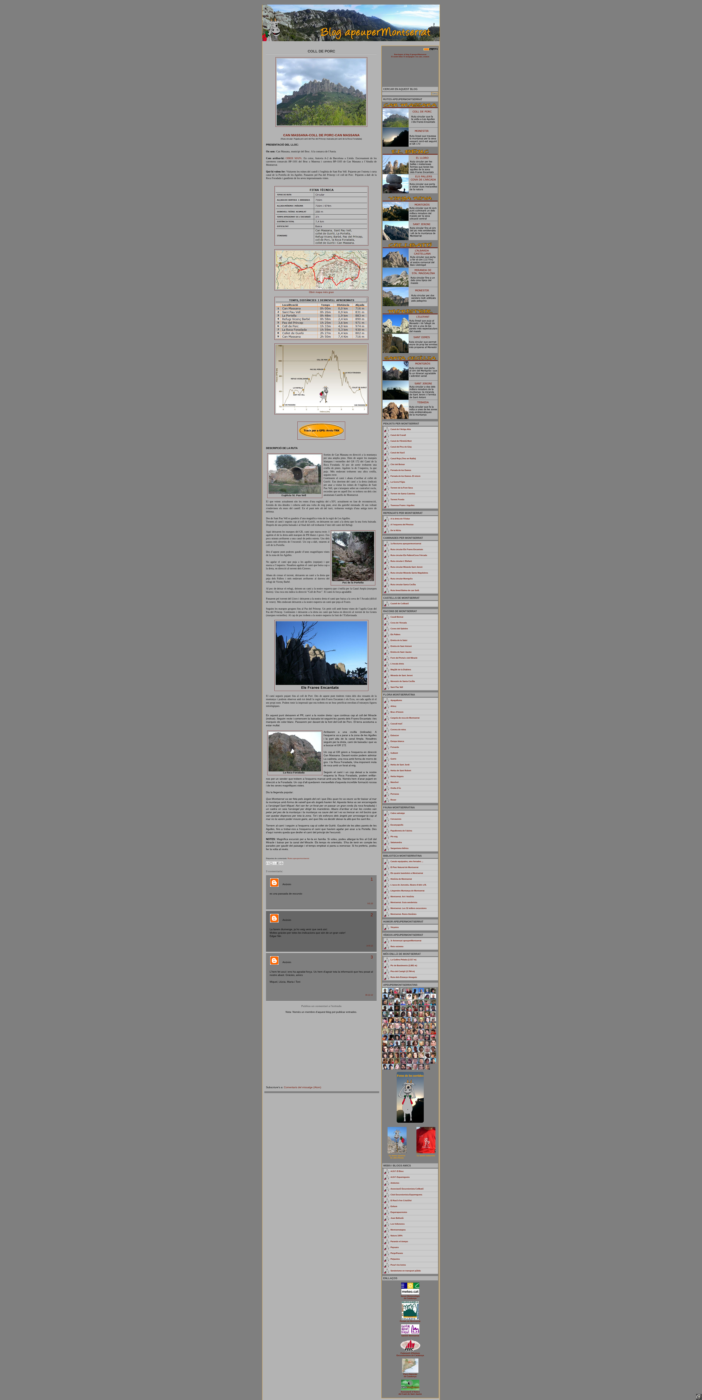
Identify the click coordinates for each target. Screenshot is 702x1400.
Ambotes (394, 1183)
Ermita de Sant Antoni (401, 646)
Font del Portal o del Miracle (403, 658)
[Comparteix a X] (274, 863)
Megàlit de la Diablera (400, 669)
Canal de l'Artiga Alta (400, 429)
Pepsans (394, 1247)
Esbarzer (394, 735)
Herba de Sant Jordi (400, 765)
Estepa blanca (397, 741)
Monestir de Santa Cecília (402, 681)
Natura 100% (396, 1235)
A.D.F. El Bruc (397, 1171)
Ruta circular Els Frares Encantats (406, 549)
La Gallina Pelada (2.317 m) (403, 960)
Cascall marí (396, 724)
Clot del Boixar (397, 464)
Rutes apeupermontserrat (298, 858)
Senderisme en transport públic (405, 1271)
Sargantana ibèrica (399, 848)
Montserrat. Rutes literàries (403, 914)
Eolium (393, 1206)
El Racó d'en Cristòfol (401, 1200)
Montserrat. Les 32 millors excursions (408, 908)
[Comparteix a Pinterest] (281, 863)
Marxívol (394, 782)
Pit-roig (394, 836)
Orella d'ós (395, 788)
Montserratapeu (398, 1230)
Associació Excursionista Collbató (407, 1189)
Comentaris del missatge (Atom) (302, 1087)
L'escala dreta (397, 664)
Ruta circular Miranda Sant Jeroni (406, 567)
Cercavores (395, 819)
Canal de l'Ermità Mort (401, 441)
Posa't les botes (398, 1265)
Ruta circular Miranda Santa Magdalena (409, 573)
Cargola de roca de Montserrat (405, 718)
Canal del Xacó (397, 453)
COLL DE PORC (321, 51)
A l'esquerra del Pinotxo (402, 524)
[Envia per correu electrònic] (267, 863)
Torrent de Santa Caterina (402, 494)
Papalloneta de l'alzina (401, 831)
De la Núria (395, 530)
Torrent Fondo (397, 499)
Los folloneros (397, 1224)
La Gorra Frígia (397, 482)
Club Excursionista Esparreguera (406, 1195)
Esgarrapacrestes (398, 1212)
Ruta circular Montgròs (401, 579)
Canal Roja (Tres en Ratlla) (403, 458)
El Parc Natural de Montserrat (404, 867)
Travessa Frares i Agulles (402, 505)
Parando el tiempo (399, 1241)
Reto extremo (396, 946)
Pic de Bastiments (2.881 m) (403, 965)
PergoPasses (396, 1253)
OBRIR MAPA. (294, 158)
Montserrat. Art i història (402, 896)
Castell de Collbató (399, 603)
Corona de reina (398, 729)
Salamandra (396, 842)
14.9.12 (369, 946)
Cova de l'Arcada (398, 623)
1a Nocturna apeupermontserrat (405, 543)
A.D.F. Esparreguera (400, 1177)
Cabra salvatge (397, 813)
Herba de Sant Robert (400, 770)
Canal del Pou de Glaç (401, 447)
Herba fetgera (396, 776)
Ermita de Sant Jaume (401, 652)
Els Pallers (395, 634)
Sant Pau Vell (396, 687)
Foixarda (394, 747)
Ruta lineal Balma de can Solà (404, 590)
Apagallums (396, 700)
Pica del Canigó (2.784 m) (402, 971)
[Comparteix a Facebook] (278, 863)
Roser (393, 800)
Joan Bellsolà (396, 1218)
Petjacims (395, 1259)
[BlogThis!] (271, 863)
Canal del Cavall (398, 435)
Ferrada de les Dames (400, 470)
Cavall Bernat (396, 617)
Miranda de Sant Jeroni (401, 675)
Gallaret (394, 753)
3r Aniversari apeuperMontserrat (405, 940)
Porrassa (394, 794)
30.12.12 (369, 995)
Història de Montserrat (401, 879)
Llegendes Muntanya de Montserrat (407, 891)
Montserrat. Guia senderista (403, 902)
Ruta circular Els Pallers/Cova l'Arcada (408, 555)
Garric (393, 759)
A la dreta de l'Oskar (400, 519)
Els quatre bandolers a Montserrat (406, 873)
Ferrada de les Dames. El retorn (405, 476)
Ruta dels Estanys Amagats (403, 977)
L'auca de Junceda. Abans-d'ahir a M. (408, 885)
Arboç (393, 706)
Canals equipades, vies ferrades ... (406, 861)
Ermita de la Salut (398, 640)
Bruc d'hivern (396, 712)
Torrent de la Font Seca (401, 488)
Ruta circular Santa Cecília (403, 584)
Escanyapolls (396, 825)
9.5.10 (370, 903)
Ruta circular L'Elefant (401, 561)
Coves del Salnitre (399, 628)
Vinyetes (394, 927)
